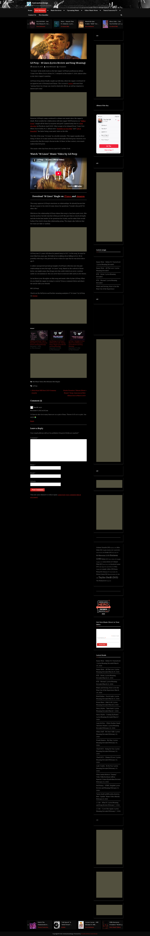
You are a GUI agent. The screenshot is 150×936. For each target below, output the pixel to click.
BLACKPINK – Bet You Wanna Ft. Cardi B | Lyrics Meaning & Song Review (43, 23)
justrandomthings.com (103, 607)
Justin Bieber (108, 562)
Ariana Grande (103, 547)
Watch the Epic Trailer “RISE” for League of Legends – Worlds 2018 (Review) (92, 23)
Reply (32, 421)
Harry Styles (113, 559)
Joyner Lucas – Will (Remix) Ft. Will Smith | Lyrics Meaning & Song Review (91, 923)
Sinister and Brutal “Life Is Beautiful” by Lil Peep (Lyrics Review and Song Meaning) (38, 342)
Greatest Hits (65, 26)
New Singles (56, 381)
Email (32, 473)
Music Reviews (56, 10)
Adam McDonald (51, 67)
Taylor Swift (108, 577)
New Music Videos (38, 381)
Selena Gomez (101, 574)
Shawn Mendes (113, 574)
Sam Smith (114, 572)
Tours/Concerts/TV (110, 10)
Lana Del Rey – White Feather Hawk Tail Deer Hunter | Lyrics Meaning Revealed (108, 725)
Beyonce (113, 547)
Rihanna (106, 572)
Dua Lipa (115, 552)
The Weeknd (101, 581)
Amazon (80, 196)
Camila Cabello (108, 550)
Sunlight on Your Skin (64, 129)
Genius (34, 296)
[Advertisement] (58, 104)
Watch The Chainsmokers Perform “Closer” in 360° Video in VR (44, 923)
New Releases (40, 10)
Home (30, 10)
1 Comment (62, 67)
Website (33, 481)
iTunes (68, 196)
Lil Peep (35, 386)
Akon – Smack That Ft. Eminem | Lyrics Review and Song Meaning (67, 23)
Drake (108, 552)
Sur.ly (106, 611)
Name (33, 465)
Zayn (109, 580)
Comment (34, 438)
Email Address (101, 638)
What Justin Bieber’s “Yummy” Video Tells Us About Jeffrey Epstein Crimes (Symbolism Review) (108, 777)
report (70, 83)
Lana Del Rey (110, 566)
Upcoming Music (73, 10)
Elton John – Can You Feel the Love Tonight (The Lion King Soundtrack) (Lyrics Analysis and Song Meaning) (116, 23)
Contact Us (32, 15)
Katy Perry (106, 564)
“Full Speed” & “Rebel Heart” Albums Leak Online (67, 923)
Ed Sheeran (103, 555)
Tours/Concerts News (43, 927)
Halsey (105, 559)
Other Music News (91, 10)
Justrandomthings (40, 3)
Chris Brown (100, 552)
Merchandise (43, 15)
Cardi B (117, 550)
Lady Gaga (102, 566)
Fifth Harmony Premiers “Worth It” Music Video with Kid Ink (116, 923)
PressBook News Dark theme (89, 934)
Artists (63, 927)
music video (108, 569)
